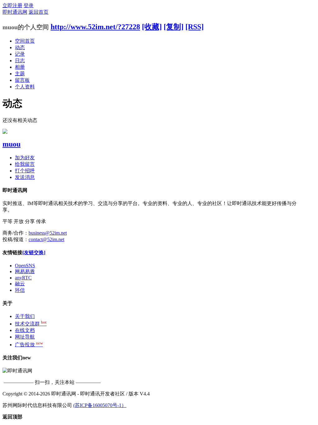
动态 (20, 47)
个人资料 (25, 86)
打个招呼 (25, 170)
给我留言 (25, 164)
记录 (20, 54)
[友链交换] (33, 252)
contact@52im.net (46, 239)
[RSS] (194, 27)
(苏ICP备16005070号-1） (99, 405)
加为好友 (25, 157)
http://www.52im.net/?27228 (95, 27)
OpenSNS (25, 265)
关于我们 (25, 316)
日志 (20, 60)
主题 (20, 73)
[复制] (174, 27)
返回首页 (38, 12)
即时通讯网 (14, 12)
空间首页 (25, 41)
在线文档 (25, 330)
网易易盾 (25, 271)
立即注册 (12, 5)
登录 (29, 5)
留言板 (22, 80)
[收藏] (152, 27)
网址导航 (25, 336)
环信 (20, 290)
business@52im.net (48, 233)
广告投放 (29, 344)
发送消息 (25, 177)
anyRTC (23, 277)
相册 (20, 67)
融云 (20, 283)
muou (11, 144)
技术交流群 (31, 323)
